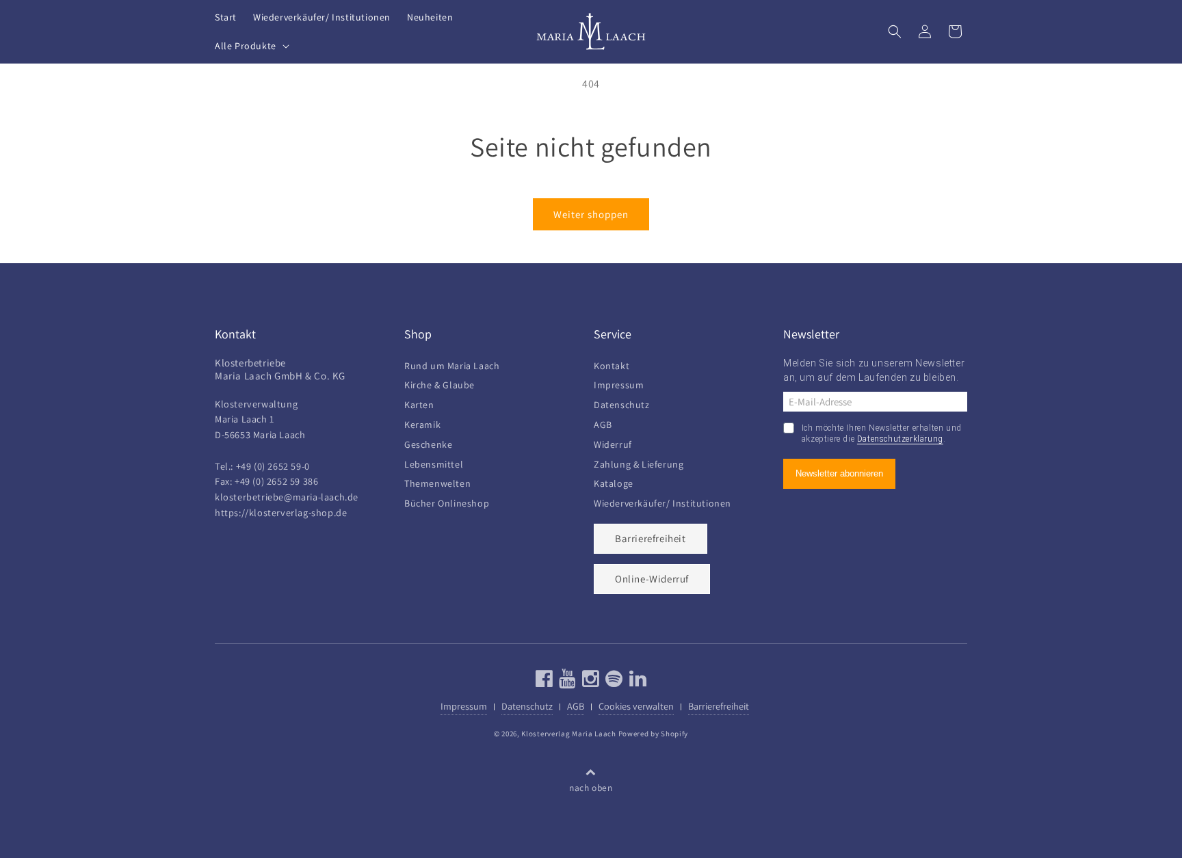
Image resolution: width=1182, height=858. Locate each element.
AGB (603, 423)
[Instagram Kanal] (589, 682)
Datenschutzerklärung (900, 439)
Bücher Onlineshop (446, 501)
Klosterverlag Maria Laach (568, 733)
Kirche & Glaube (439, 383)
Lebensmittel (433, 462)
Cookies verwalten (636, 705)
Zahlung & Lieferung (638, 462)
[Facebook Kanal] (544, 682)
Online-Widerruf (652, 578)
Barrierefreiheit (650, 538)
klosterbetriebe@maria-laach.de (286, 496)
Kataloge (613, 481)
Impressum (619, 383)
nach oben (590, 787)
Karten (419, 403)
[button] (251, 45)
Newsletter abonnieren (839, 473)
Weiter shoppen (591, 214)
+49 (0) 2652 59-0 (273, 465)
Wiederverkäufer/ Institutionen (662, 501)
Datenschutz (622, 403)
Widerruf (613, 442)
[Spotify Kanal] (612, 682)
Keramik (422, 423)
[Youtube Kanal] (566, 682)
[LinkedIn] (636, 682)
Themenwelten (437, 481)
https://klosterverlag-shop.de (281, 512)
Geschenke (428, 442)
